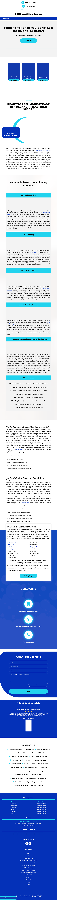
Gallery (28, 877)
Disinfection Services (28, 865)
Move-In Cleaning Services (28, 872)
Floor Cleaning (28, 858)
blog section (20, 449)
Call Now (28, 40)
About (28, 855)
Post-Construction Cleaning (28, 860)
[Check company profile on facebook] (26, 843)
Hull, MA (10, 547)
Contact (28, 880)
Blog (28, 884)
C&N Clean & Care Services (42, 150)
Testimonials (28, 875)
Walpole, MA (11, 549)
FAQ (28, 882)
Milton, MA (11, 544)
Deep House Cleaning (28, 870)
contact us (42, 567)
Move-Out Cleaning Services (28, 863)
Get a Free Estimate (31, 10)
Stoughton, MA (33, 547)
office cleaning (34, 252)
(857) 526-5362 (11, 135)
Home (28, 853)
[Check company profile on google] (29, 843)
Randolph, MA (12, 542)
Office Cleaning (28, 868)
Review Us (9, 898)
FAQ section (25, 502)
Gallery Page (28, 576)
